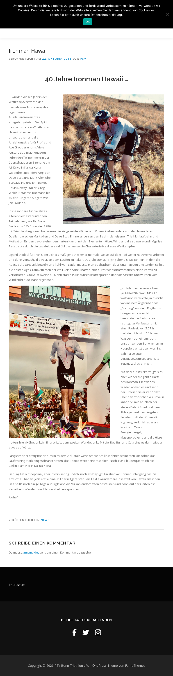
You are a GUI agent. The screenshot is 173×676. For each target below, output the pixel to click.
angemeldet (30, 552)
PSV (83, 59)
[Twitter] (85, 632)
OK (88, 21)
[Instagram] (98, 632)
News (45, 520)
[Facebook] (74, 632)
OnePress (99, 665)
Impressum (17, 584)
